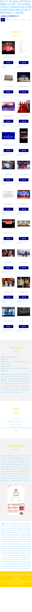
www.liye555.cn (17, 424)
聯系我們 (22, 19)
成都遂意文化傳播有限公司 (10, 16)
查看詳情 (8, 62)
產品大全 (15, 19)
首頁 (3, 19)
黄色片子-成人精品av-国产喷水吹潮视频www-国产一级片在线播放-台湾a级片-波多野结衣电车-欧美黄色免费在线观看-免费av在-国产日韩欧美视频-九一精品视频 (16, 7)
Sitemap (22, 583)
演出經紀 (19, 581)
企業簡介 (8, 19)
